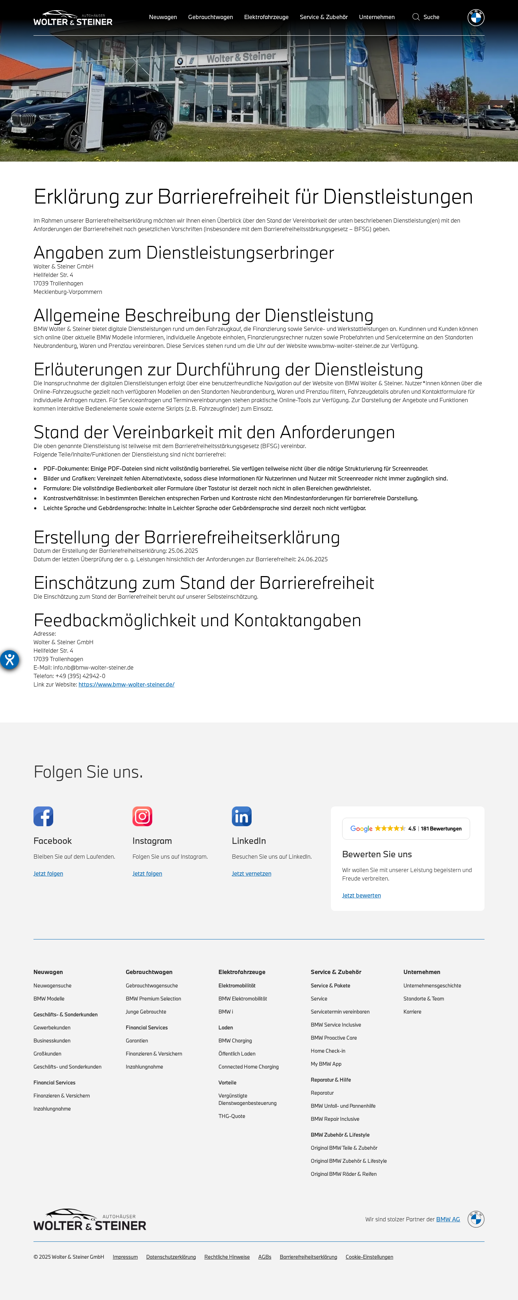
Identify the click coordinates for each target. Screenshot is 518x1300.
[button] (163, 17)
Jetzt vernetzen (251, 873)
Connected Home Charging (248, 1066)
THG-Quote (231, 1116)
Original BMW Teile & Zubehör (344, 1147)
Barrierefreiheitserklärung (308, 1256)
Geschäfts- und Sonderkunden (67, 1066)
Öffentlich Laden (236, 1053)
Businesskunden (51, 1040)
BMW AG (448, 1219)
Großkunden (47, 1053)
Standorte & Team (423, 998)
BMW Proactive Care (334, 1037)
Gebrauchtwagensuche (152, 985)
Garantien (137, 1040)
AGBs (264, 1256)
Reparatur (322, 1092)
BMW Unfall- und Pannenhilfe (343, 1105)
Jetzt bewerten (361, 895)
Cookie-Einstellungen (369, 1256)
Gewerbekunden (51, 1027)
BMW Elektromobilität (242, 998)
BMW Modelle (48, 998)
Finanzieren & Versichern (61, 1095)
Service (319, 998)
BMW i (225, 1011)
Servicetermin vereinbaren (340, 1011)
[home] (476, 17)
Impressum (125, 1256)
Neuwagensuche (52, 985)
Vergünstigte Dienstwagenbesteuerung (247, 1099)
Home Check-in (328, 1050)
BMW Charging (235, 1040)
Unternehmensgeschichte (432, 985)
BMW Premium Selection (153, 998)
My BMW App (326, 1063)
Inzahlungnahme (52, 1108)
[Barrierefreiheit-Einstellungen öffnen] (9, 659)
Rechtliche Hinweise (227, 1256)
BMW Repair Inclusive (335, 1118)
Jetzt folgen (48, 873)
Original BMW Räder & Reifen (344, 1174)
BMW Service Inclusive (336, 1024)
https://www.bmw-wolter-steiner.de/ (126, 684)
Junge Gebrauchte (146, 1011)
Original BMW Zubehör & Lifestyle (349, 1160)
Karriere (412, 1011)
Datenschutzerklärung (171, 1256)
